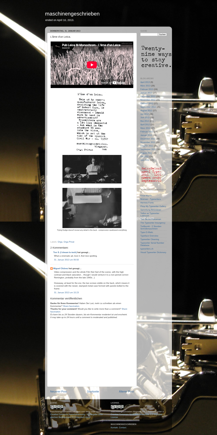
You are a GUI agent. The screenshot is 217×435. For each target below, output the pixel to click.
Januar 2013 (146, 93)
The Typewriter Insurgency (152, 223)
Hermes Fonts (147, 203)
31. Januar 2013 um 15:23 (66, 292)
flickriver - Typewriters (150, 199)
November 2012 (147, 100)
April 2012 (145, 124)
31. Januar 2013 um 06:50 (66, 260)
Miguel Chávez (60, 268)
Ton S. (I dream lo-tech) (65, 252)
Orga (60, 242)
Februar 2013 (146, 89)
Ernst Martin (146, 196)
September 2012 (148, 107)
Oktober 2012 (146, 103)
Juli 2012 (144, 114)
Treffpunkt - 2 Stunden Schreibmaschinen (150, 227)
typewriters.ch (146, 249)
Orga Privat (69, 242)
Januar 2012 (146, 135)
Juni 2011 (144, 160)
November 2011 (147, 142)
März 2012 (145, 128)
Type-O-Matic (146, 232)
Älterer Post (126, 391)
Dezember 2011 (147, 139)
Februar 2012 (146, 132)
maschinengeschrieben (72, 14)
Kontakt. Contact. (119, 427)
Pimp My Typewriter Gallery (153, 206)
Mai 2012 (144, 121)
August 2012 (146, 110)
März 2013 (145, 86)
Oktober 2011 (146, 146)
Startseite (93, 391)
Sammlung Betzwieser (150, 210)
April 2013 (145, 82)
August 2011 (146, 153)
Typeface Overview (149, 236)
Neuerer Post (58, 391)
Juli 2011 (144, 156)
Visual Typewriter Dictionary (153, 252)
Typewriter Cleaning (149, 239)
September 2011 (148, 149)
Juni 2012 (145, 117)
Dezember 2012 (147, 96)
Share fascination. (71, 306)
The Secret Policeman (150, 219)
